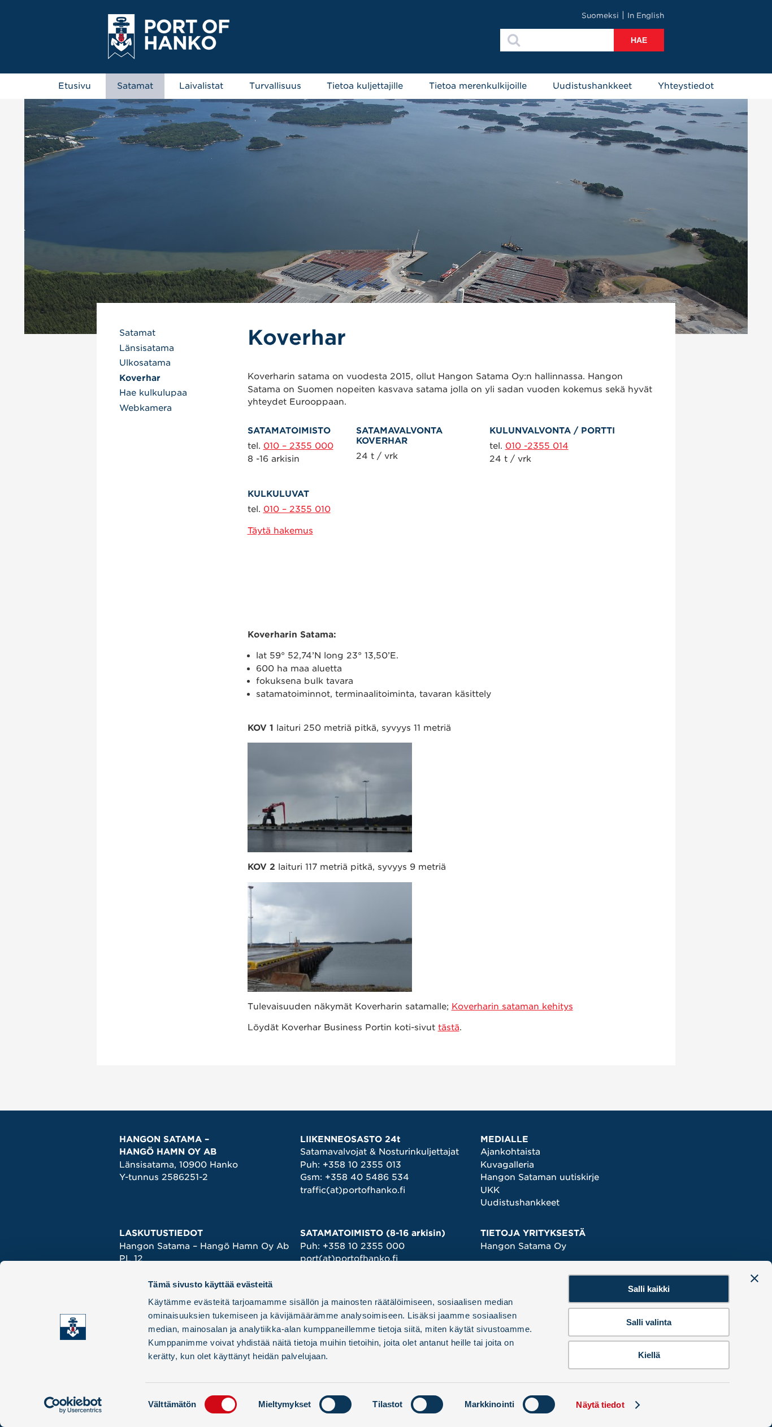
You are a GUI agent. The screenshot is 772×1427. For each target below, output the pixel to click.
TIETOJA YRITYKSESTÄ (532, 1233)
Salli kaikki (649, 1289)
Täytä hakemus (280, 531)
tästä (448, 1027)
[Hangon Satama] (168, 36)
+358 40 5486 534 (367, 1177)
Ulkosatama (145, 363)
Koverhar (140, 378)
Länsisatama (146, 348)
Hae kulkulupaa (153, 393)
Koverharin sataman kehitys (512, 1006)
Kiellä (649, 1355)
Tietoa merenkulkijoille (478, 86)
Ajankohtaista (510, 1152)
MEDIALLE (504, 1139)
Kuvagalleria (507, 1165)
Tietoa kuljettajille (365, 86)
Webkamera (145, 408)
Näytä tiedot (600, 1404)
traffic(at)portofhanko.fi (352, 1190)
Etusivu (74, 86)
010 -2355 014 (537, 446)
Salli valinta (648, 1322)
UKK (490, 1190)
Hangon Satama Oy (523, 1246)
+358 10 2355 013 (362, 1165)
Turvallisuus (275, 86)
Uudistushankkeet (592, 86)
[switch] (335, 1404)
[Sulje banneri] (754, 1278)
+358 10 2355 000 (364, 1246)
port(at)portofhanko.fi (349, 1258)
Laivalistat (201, 86)
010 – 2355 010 (297, 509)
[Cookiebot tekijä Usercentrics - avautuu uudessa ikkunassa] (73, 1404)
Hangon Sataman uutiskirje (539, 1177)
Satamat (135, 86)
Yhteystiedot (686, 86)
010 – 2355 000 (298, 446)
